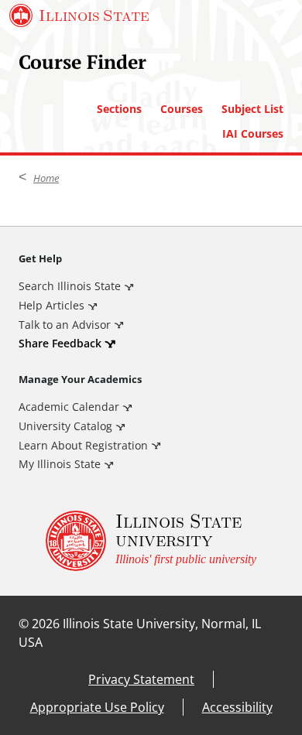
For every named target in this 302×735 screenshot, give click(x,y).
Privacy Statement (141, 679)
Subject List (252, 109)
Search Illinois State (70, 286)
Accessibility (237, 707)
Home (46, 178)
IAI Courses (252, 134)
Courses (181, 109)
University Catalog (65, 426)
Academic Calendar (69, 406)
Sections (119, 109)
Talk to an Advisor (65, 324)
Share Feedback (60, 343)
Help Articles (51, 305)
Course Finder (82, 61)
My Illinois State (60, 463)
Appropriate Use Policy (97, 707)
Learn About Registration (83, 445)
